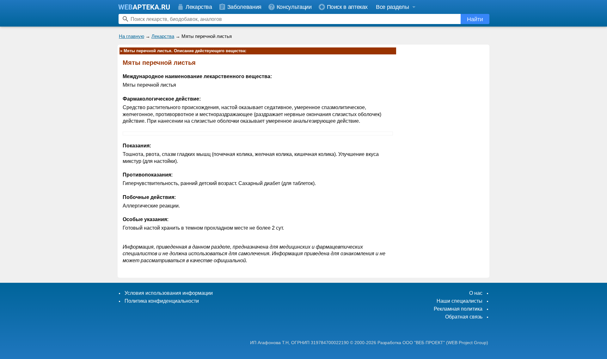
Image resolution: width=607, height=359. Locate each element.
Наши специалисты (459, 301)
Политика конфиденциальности (162, 301)
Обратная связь (463, 316)
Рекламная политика (458, 309)
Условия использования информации (169, 293)
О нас (475, 293)
